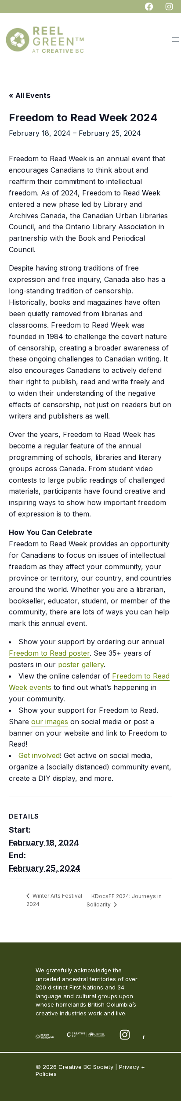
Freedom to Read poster (49, 653)
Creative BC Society (85, 1066)
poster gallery (81, 664)
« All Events (30, 95)
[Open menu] (175, 39)
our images (49, 721)
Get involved (39, 755)
